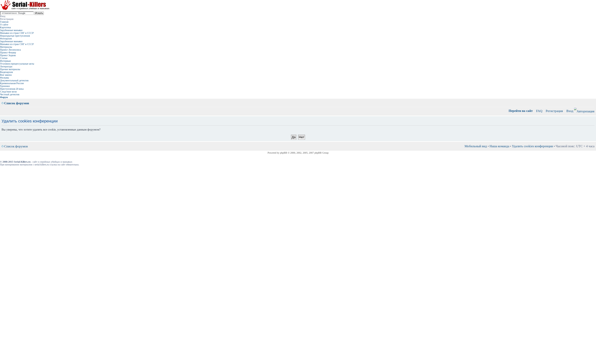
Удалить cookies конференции (532, 146)
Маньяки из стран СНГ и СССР (17, 33)
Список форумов (16, 103)
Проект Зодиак (8, 55)
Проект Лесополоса (10, 49)
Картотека (5, 27)
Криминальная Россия (12, 83)
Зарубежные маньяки (11, 30)
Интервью (5, 61)
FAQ (539, 111)
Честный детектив (9, 94)
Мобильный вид (587, 100)
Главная (4, 21)
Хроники (5, 86)
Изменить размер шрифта (592, 100)
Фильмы (4, 77)
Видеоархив (6, 72)
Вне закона (6, 75)
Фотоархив (6, 38)
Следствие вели (8, 91)
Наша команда (499, 146)
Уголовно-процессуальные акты (17, 63)
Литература (6, 66)
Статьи (3, 58)
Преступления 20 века (12, 89)
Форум (4, 97)
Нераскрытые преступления (15, 35)
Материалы (6, 47)
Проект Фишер (8, 52)
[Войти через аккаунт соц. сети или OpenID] (584, 110)
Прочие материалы (10, 69)
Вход (569, 111)
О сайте (4, 24)
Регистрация (554, 111)
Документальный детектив (14, 80)
